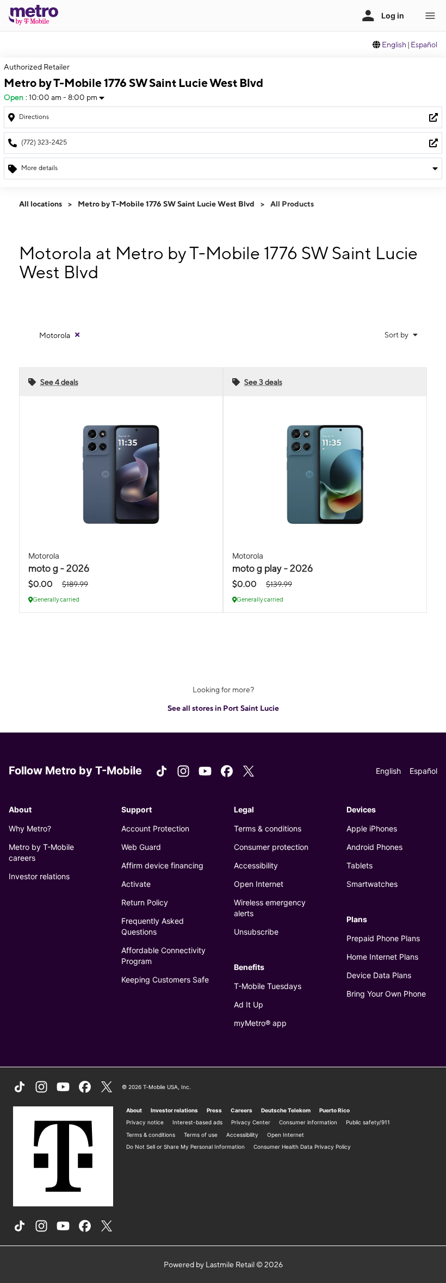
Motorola (54, 335)
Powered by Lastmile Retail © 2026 (223, 1264)
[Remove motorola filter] (77, 335)
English (394, 44)
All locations (40, 203)
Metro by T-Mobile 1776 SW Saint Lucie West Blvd (166, 203)
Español (424, 44)
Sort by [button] (397, 334)
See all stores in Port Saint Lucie (223, 708)
